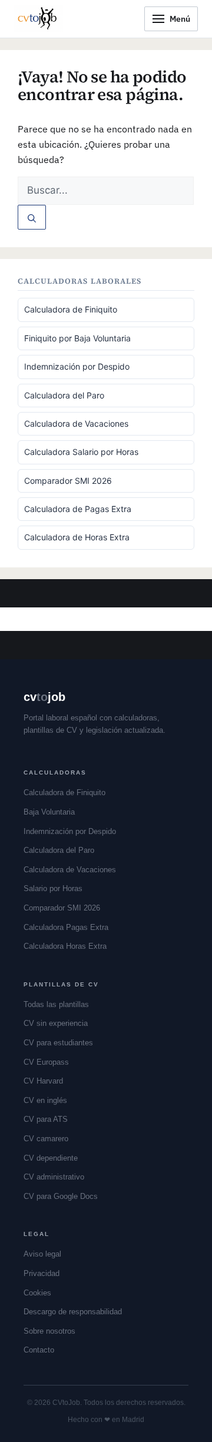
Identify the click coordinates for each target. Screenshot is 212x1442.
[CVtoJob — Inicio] (38, 18)
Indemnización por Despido (77, 366)
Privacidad (41, 1273)
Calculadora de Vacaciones (76, 423)
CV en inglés (45, 1100)
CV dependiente (51, 1158)
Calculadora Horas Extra (65, 946)
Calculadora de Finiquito (70, 309)
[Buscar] (32, 217)
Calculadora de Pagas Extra (77, 509)
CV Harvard (43, 1080)
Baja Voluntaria (49, 812)
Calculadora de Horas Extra (77, 537)
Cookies (37, 1292)
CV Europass (46, 1062)
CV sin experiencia (56, 1023)
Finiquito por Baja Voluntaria (77, 338)
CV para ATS (46, 1119)
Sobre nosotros (49, 1331)
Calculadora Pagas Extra (66, 927)
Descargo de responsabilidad (73, 1311)
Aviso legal (42, 1254)
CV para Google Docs (61, 1196)
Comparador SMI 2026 (68, 481)
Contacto (39, 1349)
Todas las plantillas (56, 1004)
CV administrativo (54, 1176)
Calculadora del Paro (64, 395)
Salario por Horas (53, 888)
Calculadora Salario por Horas (81, 452)
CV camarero (46, 1138)
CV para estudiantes (58, 1042)
